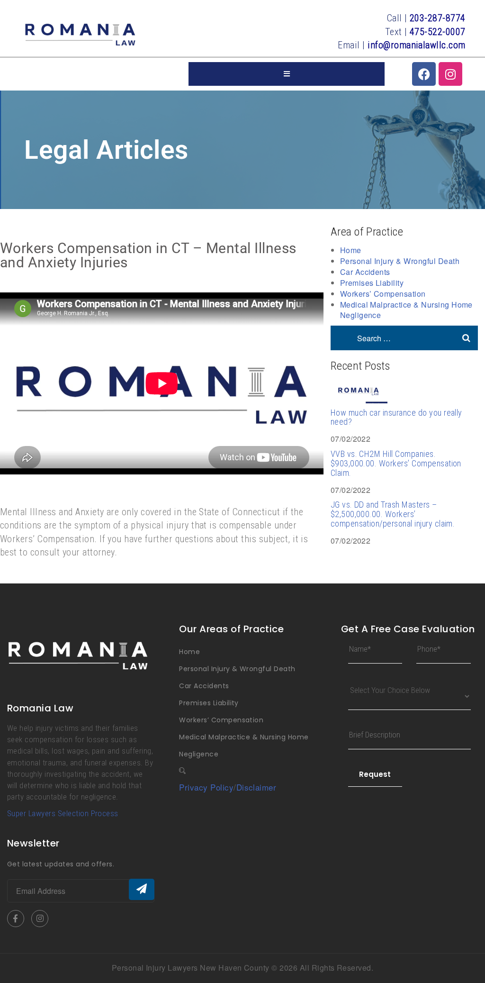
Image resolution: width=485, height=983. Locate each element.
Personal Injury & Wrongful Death (399, 260)
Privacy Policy (206, 787)
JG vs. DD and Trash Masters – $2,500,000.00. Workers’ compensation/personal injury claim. (393, 514)
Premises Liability (372, 282)
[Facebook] (424, 74)
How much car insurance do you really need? (396, 417)
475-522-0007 (438, 31)
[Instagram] (450, 74)
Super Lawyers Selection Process (62, 813)
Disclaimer (256, 787)
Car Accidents (365, 271)
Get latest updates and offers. (60, 864)
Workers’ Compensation (383, 293)
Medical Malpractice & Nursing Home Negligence (406, 310)
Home (350, 250)
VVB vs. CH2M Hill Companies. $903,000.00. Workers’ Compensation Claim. (396, 463)
